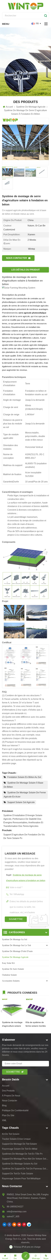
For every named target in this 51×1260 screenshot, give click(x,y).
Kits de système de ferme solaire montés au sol (36, 1024)
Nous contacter (16, 258)
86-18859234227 (15, 1206)
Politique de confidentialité (15, 1110)
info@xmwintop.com (16, 1211)
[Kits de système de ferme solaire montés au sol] (36, 1008)
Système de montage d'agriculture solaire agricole (12, 1024)
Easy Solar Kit (8, 963)
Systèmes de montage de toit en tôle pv (22, 1154)
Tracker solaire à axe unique (16, 1139)
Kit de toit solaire (10, 1134)
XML (4, 1120)
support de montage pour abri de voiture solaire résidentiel (25, 1159)
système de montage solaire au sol (19, 1164)
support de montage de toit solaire (19, 1144)
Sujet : (25, 878)
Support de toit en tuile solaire (17, 1173)
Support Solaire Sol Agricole (21, 802)
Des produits (8, 1090)
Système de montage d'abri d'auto (17, 951)
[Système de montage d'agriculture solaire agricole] (12, 1008)
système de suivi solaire (13, 969)
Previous (1, 1011)
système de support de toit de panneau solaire (25, 1168)
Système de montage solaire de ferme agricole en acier (25, 794)
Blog (4, 1105)
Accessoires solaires (11, 981)
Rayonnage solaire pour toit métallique (21, 1178)
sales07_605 (13, 1216)
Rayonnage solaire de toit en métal (19, 1149)
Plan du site (8, 1115)
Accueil (9, 107)
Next (47, 1011)
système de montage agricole (15, 957)
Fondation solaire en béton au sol (24, 777)
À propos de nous (11, 1095)
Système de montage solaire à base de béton (23, 785)
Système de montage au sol (14, 939)
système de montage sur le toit (16, 945)
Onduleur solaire (9, 975)
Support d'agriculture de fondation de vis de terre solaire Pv (24, 836)
